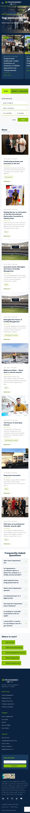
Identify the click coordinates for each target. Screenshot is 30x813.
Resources (24, 91)
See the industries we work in (15, 652)
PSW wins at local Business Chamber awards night (14, 525)
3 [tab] (7, 81)
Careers (4, 722)
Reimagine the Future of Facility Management (13, 320)
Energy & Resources (7, 701)
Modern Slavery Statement (9, 810)
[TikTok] (16, 798)
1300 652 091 (5, 737)
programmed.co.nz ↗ (8, 749)
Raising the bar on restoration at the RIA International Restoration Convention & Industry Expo (15, 215)
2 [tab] (5, 81)
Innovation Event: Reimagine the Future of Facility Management (14, 269)
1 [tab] (2, 81)
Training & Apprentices (8, 704)
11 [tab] (27, 81)
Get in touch (10, 642)
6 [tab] (15, 81)
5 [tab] (12, 81)
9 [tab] (22, 81)
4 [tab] (10, 81)
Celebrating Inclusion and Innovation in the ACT (13, 162)
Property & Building (7, 706)
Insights (15, 91)
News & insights (6, 725)
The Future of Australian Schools (13, 424)
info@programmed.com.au (9, 740)
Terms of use (5, 807)
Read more (7, 75)
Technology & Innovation (11, 335)
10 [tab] (25, 81)
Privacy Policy (14, 807)
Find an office (6, 743)
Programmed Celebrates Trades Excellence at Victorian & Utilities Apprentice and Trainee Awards (12, 64)
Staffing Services (6, 698)
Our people (5, 719)
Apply (23, 120)
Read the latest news (13, 663)
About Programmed (12, 658)
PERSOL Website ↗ (7, 746)
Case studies (5, 728)
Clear (14, 120)
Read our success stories (14, 647)
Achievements (8, 177)
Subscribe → (15, 765)
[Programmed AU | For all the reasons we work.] (12, 3)
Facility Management (7, 695)
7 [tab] (17, 81)
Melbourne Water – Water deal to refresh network (13, 371)
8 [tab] (20, 81)
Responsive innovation (12, 475)
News (6, 37)
